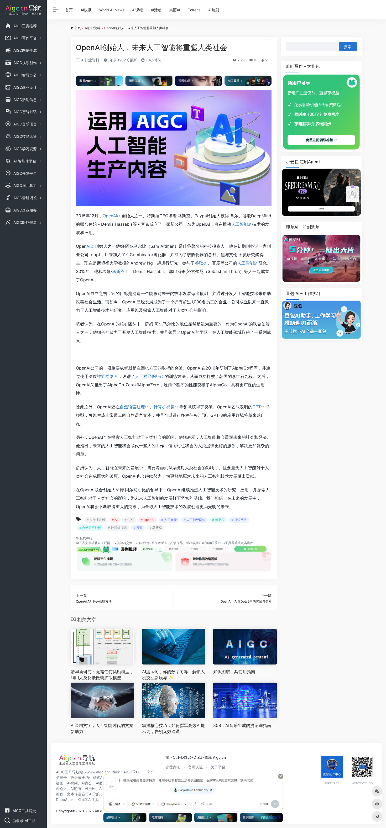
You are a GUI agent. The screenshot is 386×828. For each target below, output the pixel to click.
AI (88, 246)
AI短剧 (213, 10)
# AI (115, 520)
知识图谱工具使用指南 (234, 671)
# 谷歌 (138, 528)
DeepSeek (65, 799)
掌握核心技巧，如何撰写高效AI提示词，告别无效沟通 (173, 728)
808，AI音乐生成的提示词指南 (242, 725)
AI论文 (61, 788)
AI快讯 (86, 10)
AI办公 (86, 783)
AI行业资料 (92, 28)
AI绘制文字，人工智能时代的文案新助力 (102, 728)
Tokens (194, 10)
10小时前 (153, 60)
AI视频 (72, 783)
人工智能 (239, 224)
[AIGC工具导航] (77, 761)
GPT (256, 406)
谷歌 (199, 263)
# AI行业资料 (96, 520)
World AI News (111, 10)
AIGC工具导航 (227, 543)
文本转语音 (76, 794)
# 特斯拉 (218, 520)
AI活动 (156, 10)
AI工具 (80, 543)
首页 (69, 10)
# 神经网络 (239, 520)
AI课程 (137, 10)
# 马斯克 (155, 528)
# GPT (129, 520)
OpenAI (110, 215)
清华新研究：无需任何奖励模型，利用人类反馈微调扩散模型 (102, 674)
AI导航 (94, 794)
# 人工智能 (169, 520)
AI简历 (75, 788)
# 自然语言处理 (90, 528)
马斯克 (118, 271)
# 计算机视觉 (117, 528)
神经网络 (105, 376)
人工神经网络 (147, 376)
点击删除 (247, 543)
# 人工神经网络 (194, 520)
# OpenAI (147, 520)
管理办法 (172, 767)
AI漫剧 (90, 788)
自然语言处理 (132, 406)
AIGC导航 (131, 772)
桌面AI (174, 10)
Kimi (81, 799)
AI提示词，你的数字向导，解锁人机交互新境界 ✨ (173, 674)
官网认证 (195, 767)
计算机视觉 (164, 406)
